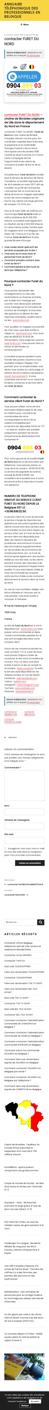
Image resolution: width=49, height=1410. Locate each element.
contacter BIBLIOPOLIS (29, 713)
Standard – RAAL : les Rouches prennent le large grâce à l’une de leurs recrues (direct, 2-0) (22, 1206)
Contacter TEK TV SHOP (17, 1003)
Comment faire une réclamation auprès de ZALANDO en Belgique (21, 1061)
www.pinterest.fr (24, 691)
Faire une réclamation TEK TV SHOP (23, 983)
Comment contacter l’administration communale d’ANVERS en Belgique (24, 1043)
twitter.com (20, 681)
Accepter (35, 1401)
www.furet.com (21, 320)
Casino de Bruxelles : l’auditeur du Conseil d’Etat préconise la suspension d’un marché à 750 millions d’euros (21, 1149)
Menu (26, 24)
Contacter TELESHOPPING (18, 977)
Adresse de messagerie (16, 820)
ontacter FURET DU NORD (23, 115)
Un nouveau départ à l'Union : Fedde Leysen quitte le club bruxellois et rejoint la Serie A (23, 1337)
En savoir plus (33, 55)
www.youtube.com (25, 688)
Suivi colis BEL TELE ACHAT (18, 1009)
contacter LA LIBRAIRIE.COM (10, 713)
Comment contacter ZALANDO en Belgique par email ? (22, 1070)
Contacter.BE (31, 35)
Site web (8, 834)
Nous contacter (25, 668)
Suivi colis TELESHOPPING (17, 966)
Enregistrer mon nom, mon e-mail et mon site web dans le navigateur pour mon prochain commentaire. (24, 852)
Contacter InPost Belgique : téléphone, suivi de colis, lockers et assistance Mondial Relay (22, 946)
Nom (6, 805)
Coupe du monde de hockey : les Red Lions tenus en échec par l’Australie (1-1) (24, 1186)
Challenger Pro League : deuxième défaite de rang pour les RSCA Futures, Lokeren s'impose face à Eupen (22, 1248)
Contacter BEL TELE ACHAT (18, 1014)
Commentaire (12, 767)
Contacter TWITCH (14, 960)
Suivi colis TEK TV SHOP (16, 997)
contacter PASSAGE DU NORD (13, 720)
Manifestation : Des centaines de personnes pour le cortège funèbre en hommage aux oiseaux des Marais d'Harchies (23, 1296)
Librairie (12, 737)
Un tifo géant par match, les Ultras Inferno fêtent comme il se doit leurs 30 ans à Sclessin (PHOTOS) (23, 1318)
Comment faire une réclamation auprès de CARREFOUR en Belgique (22, 1087)
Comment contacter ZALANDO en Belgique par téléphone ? (22, 1079)
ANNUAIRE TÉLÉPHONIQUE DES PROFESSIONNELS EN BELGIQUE (22, 10)
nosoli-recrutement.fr (16, 376)
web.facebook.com (27, 678)
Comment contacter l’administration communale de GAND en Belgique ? (24, 1034)
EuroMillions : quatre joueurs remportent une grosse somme (21, 1169)
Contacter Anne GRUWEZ (18, 955)
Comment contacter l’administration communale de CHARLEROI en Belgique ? (24, 1024)
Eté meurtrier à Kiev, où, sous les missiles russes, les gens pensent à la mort (23, 1225)
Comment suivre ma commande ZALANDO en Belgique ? (21, 1052)
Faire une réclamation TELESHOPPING (24, 972)
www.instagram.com (28, 684)
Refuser (25, 1405)
